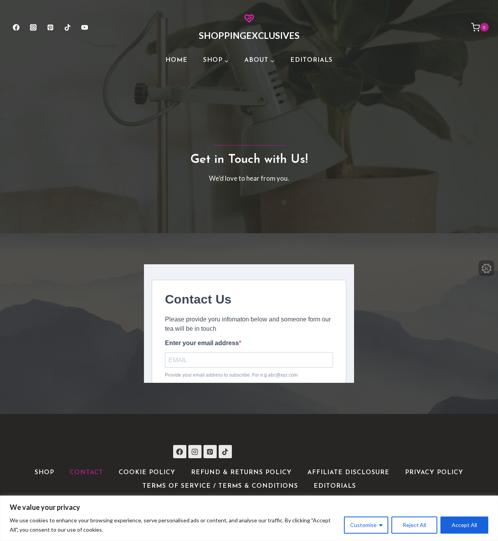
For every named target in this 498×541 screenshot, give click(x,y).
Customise (363, 525)
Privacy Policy (434, 472)
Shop (44, 472)
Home (176, 60)
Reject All (414, 525)
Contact (86, 472)
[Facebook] (16, 27)
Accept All (464, 525)
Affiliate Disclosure (348, 472)
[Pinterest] (50, 27)
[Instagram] (33, 27)
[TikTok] (67, 27)
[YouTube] (84, 27)
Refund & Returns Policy (241, 472)
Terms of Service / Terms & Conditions (220, 486)
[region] (249, 518)
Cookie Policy (147, 472)
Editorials (311, 60)
